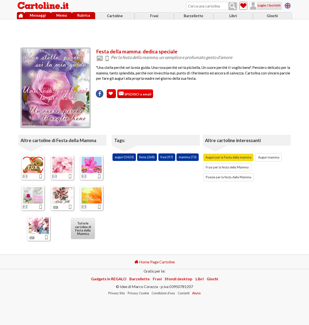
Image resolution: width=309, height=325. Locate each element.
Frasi (154, 16)
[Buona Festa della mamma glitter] (62, 195)
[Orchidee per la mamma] (39, 225)
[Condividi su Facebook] (99, 94)
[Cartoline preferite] (243, 6)
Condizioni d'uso (163, 293)
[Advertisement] (154, 32)
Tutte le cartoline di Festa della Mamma (83, 228)
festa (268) (147, 157)
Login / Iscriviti (269, 5)
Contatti (184, 293)
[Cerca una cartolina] (232, 6)
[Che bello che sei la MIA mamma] (62, 165)
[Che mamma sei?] (33, 195)
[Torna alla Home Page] (43, 6)
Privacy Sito (116, 293)
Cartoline (115, 16)
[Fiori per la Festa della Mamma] (92, 165)
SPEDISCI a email (137, 94)
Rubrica (83, 15)
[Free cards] (287, 5)
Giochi (272, 16)
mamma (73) (188, 157)
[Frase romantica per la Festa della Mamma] (92, 195)
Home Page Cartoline (156, 262)
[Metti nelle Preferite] (111, 93)
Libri (233, 16)
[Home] (20, 15)
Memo (61, 15)
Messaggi (38, 15)
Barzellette (193, 16)
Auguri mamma (268, 157)
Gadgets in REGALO (108, 278)
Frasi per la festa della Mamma (227, 167)
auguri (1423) (124, 157)
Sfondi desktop (178, 278)
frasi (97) (167, 157)
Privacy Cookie (138, 293)
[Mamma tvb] (33, 165)
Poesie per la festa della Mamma (228, 177)
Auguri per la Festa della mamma (228, 157)
